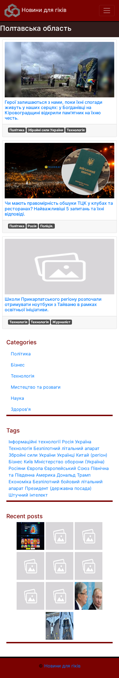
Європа (35, 468)
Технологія (76, 130)
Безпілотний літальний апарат (66, 448)
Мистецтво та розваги (36, 387)
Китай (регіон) (91, 455)
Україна (83, 441)
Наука (17, 398)
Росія (32, 226)
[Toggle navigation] (107, 10)
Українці (66, 455)
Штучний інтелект (28, 495)
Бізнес (18, 365)
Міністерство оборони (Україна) (69, 461)
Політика (16, 130)
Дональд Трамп (73, 475)
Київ (28, 461)
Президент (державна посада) (58, 488)
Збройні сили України (45, 130)
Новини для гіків (43, 10)
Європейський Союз (66, 468)
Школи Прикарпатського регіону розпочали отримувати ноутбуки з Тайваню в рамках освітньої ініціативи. (53, 304)
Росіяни (17, 468)
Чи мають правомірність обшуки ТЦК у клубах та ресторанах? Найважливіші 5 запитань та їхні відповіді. (59, 208)
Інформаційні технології (35, 441)
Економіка (20, 481)
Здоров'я (21, 409)
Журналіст (61, 322)
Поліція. (46, 226)
